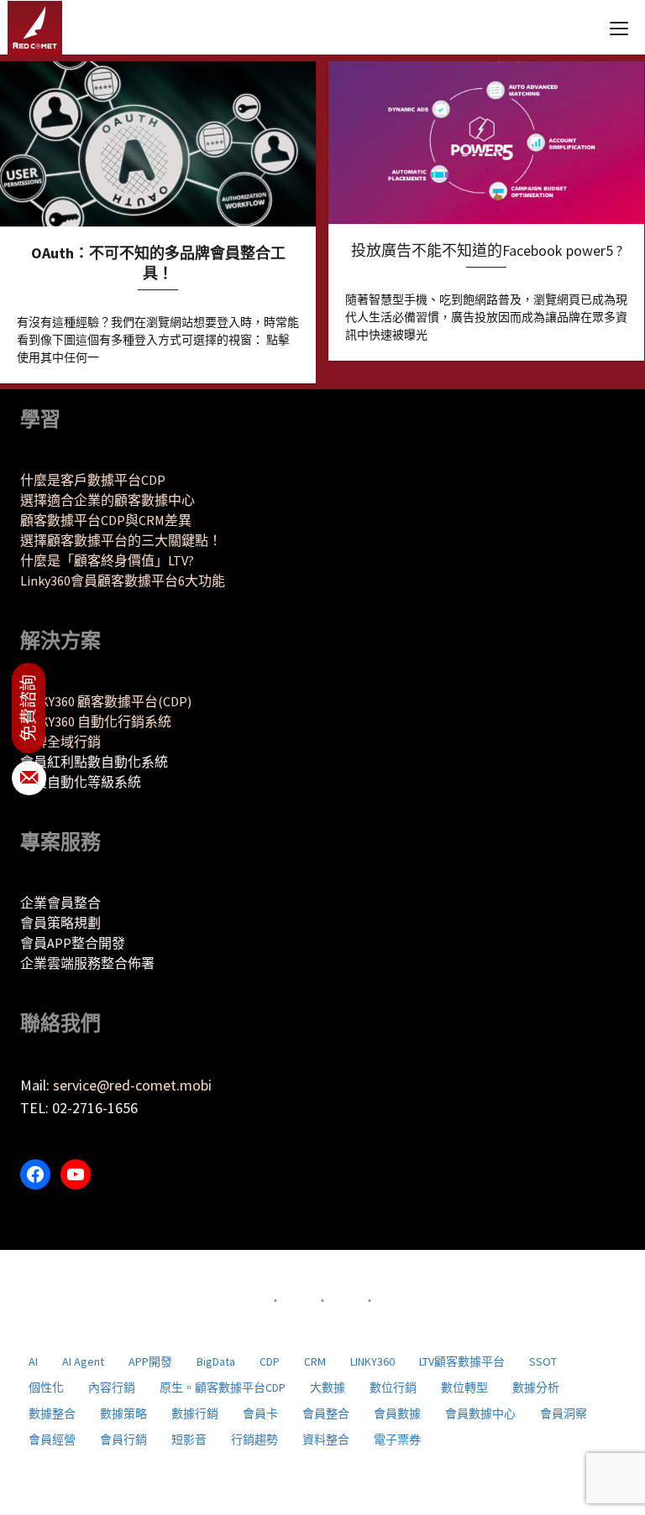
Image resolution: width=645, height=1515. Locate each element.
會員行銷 (123, 1439)
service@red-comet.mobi (132, 1085)
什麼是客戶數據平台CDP (92, 479)
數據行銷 (194, 1413)
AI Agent (83, 1361)
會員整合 (325, 1413)
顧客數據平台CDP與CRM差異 (105, 520)
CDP (270, 1361)
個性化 (46, 1387)
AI (33, 1361)
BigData (216, 1361)
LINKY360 (372, 1361)
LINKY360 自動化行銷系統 (95, 721)
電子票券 (397, 1439)
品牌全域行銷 (60, 741)
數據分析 (535, 1387)
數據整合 (52, 1413)
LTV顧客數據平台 (462, 1361)
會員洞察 (563, 1413)
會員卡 (260, 1413)
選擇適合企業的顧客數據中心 (107, 500)
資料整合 (325, 1439)
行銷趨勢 (254, 1439)
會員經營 (52, 1439)
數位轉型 (464, 1387)
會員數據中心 (480, 1413)
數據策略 (123, 1413)
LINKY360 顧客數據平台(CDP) (105, 701)
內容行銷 (111, 1387)
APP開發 (150, 1361)
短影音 (189, 1439)
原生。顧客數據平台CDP (223, 1387)
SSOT (543, 1361)
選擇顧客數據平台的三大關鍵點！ (121, 540)
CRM (315, 1361)
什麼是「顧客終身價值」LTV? (107, 560)
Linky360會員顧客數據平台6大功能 (122, 580)
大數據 (327, 1387)
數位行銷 (393, 1387)
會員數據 (397, 1413)
